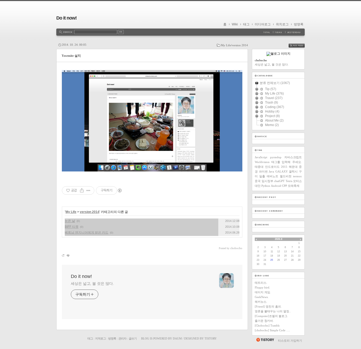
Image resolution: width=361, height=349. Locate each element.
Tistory (211, 338)
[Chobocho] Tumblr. (267, 325)
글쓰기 (133, 338)
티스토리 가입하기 (290, 340)
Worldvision (262, 162)
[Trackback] (63, 255)
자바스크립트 (293, 157)
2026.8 (278, 239)
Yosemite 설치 (71, 56)
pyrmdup (275, 157)
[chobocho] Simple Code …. (272, 330)
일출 (262, 176)
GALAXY (281, 171)
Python (265, 185)
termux (297, 176)
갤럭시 (293, 171)
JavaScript (261, 157)
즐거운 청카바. (264, 320)
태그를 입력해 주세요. (286, 162)
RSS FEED (300, 46)
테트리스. (261, 282)
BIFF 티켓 (71, 227)
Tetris (289, 181)
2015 (284, 166)
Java (271, 171)
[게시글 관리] (88, 190)
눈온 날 (70, 221)
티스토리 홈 (264, 340)
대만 (258, 185)
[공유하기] (81, 190)
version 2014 (89, 212)
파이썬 (263, 171)
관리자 (122, 338)
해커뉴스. (261, 301)
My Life (71, 212)
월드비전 (285, 176)
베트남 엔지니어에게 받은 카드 (86, 232)
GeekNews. (262, 297)
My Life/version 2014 (234, 45)
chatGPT (279, 181)
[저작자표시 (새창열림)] (119, 190)
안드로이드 (272, 166)
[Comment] (67, 255)
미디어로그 (263, 24)
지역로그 (100, 338)
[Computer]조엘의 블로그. (271, 316)
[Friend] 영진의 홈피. (268, 306)
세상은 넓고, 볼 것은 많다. (92, 283)
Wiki (235, 24)
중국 (258, 181)
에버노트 (272, 176)
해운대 (293, 166)
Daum (177, 338)
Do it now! (66, 18)
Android (276, 185)
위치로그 (282, 24)
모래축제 (293, 185)
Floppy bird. (262, 287)
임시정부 (267, 181)
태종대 (259, 166)
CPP (284, 185)
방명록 (298, 24)
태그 (246, 24)
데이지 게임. (263, 292)
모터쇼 (297, 181)
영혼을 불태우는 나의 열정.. (273, 311)
